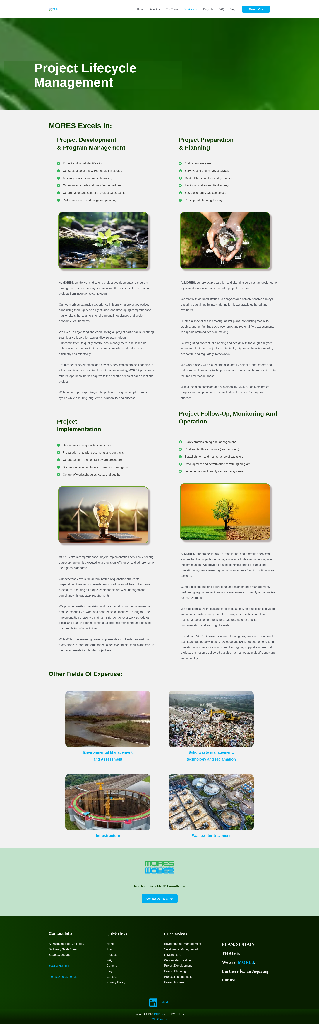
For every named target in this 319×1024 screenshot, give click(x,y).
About (110, 949)
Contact (112, 976)
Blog (110, 971)
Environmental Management (182, 943)
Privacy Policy (116, 982)
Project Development (178, 965)
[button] (256, 9)
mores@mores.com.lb (63, 976)
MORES (246, 962)
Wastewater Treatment (178, 960)
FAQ (109, 960)
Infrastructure (172, 954)
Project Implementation (179, 976)
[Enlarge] (143, 217)
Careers (112, 965)
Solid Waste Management (181, 949)
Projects (112, 954)
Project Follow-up (175, 982)
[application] (158, 9)
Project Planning (175, 971)
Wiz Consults (159, 1019)
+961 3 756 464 (59, 965)
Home (110, 943)
